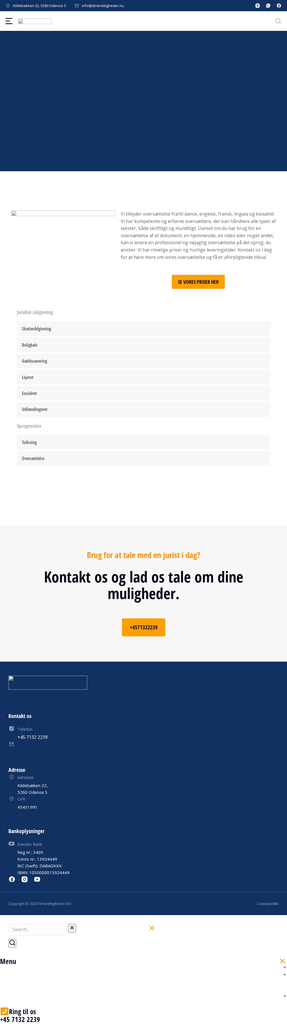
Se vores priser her (198, 281)
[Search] (12, 943)
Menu (8, 961)
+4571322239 (144, 627)
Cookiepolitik (268, 903)
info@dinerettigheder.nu (103, 5)
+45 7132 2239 (20, 1019)
